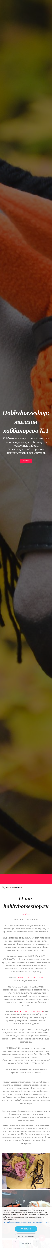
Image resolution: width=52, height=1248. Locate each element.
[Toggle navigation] (48, 879)
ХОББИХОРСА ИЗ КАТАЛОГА (30, 977)
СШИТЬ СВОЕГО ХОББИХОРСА (29, 1011)
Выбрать (26, 461)
